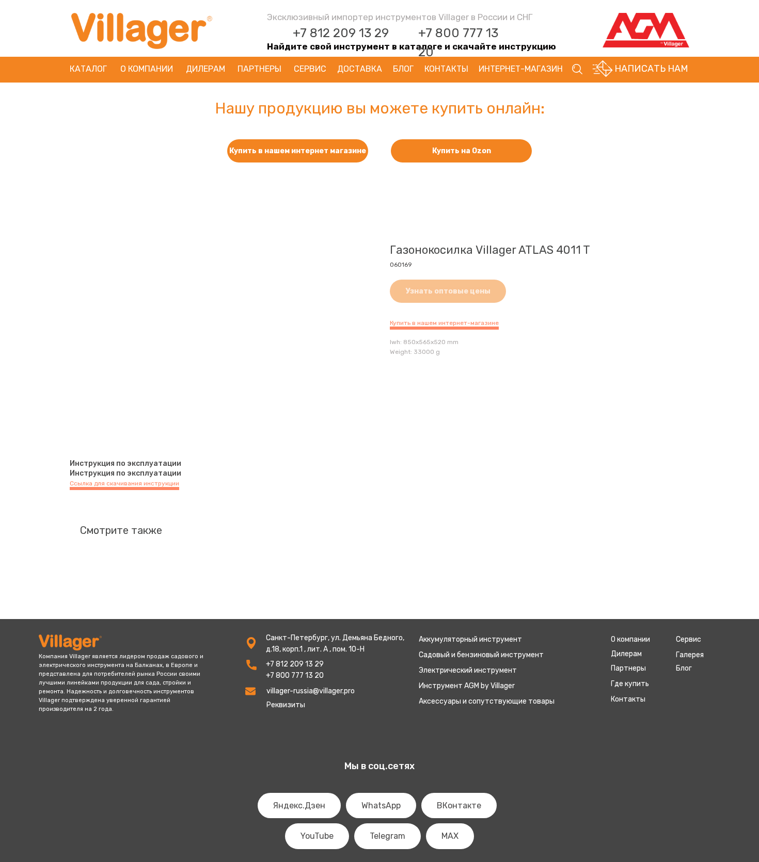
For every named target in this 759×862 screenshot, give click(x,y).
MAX (449, 836)
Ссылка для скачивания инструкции (124, 483)
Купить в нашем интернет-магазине (444, 323)
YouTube (317, 836)
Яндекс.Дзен (299, 805)
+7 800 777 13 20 (295, 675)
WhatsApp (381, 805)
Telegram (387, 836)
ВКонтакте (459, 805)
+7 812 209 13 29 (341, 33)
